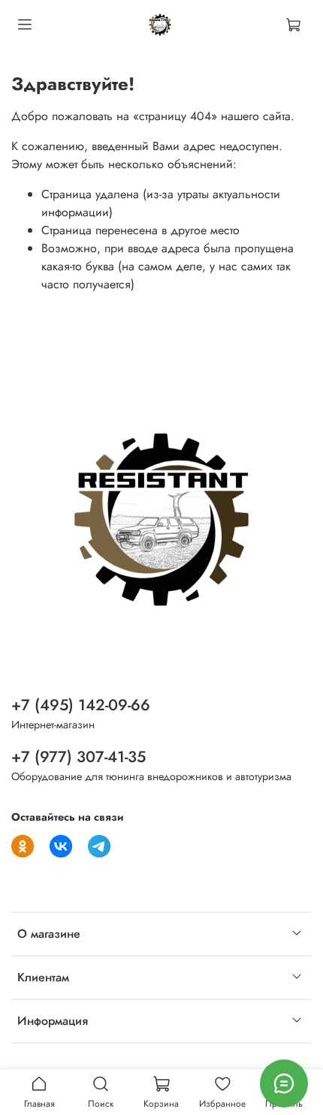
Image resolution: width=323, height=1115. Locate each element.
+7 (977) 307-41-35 (78, 757)
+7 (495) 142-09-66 (80, 705)
